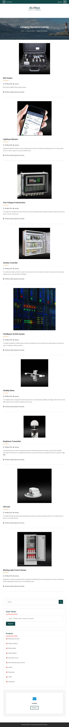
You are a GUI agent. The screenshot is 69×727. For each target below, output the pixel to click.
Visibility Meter (9, 391)
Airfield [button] (10, 667)
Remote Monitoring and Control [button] (16, 662)
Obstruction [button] (11, 672)
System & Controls (19, 92)
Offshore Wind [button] (12, 648)
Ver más (34, 707)
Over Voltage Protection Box (14, 203)
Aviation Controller (10, 263)
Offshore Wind (9, 92)
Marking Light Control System (14, 570)
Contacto (34, 703)
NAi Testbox (7, 78)
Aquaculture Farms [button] (13, 657)
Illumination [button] (11, 681)
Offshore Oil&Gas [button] (13, 643)
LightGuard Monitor (10, 139)
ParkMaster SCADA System (14, 334)
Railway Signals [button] (12, 653)
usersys (16, 84)
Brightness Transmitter (12, 441)
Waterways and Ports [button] (13, 638)
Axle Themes (43, 724)
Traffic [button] (10, 677)
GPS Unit (6, 507)
